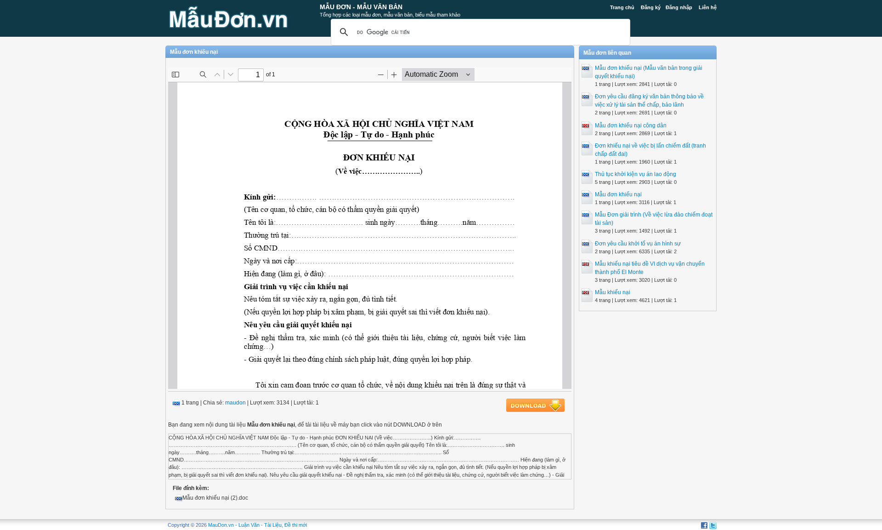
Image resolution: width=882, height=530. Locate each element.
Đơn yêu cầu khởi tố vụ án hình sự (638, 243)
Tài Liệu (273, 525)
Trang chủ (622, 7)
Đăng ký (651, 7)
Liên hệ (708, 7)
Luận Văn (249, 525)
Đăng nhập (679, 7)
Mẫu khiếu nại (612, 292)
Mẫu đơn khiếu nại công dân (631, 125)
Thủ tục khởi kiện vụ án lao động (635, 174)
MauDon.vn (221, 525)
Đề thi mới (295, 525)
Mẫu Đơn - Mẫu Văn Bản (361, 7)
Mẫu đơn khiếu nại (618, 194)
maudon (235, 402)
